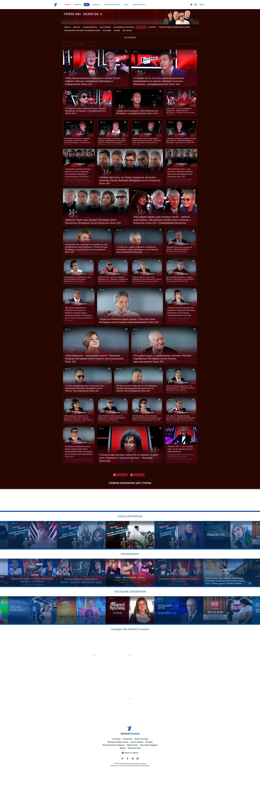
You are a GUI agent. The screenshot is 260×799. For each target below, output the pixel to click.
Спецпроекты (128, 739)
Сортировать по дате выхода (185, 44)
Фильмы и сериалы (112, 4)
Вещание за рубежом (131, 753)
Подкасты (96, 4)
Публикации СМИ (134, 748)
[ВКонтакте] (120, 474)
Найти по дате (79, 44)
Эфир (68, 4)
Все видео (149, 742)
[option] (32, 534)
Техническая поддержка (148, 745)
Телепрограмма (139, 4)
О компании (116, 739)
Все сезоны (127, 30)
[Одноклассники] (137, 474)
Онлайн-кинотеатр (141, 739)
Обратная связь (132, 745)
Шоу (86, 4)
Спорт (126, 4)
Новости (77, 4)
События (123, 748)
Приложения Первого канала (117, 742)
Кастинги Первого (136, 742)
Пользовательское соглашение (114, 745)
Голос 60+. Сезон (81, 14)
